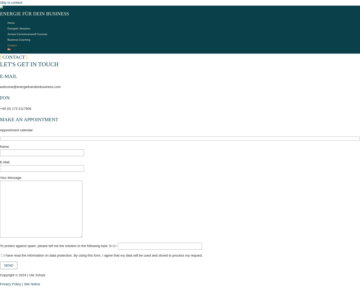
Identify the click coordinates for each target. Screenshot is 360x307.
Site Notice (32, 284)
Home (11, 22)
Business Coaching (19, 39)
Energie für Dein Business (34, 13)
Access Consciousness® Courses (27, 34)
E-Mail (8, 76)
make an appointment (29, 119)
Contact (12, 45)
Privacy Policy (10, 284)
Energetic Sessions (19, 28)
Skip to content (11, 2)
